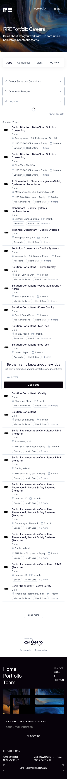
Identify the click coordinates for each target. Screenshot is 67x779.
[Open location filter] (60, 101)
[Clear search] (60, 81)
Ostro (14, 134)
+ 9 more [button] (45, 148)
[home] (18, 10)
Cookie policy (41, 650)
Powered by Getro (57, 114)
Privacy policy (26, 650)
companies (23, 62)
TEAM (57, 9)
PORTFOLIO (40, 9)
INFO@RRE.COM (12, 751)
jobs (9, 62)
